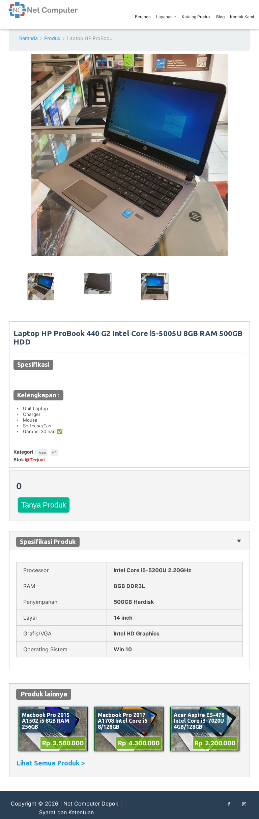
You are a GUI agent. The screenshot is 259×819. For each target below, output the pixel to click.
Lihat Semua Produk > (50, 763)
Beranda (143, 16)
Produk (52, 38)
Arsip (42, 452)
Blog (220, 16)
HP (54, 452)
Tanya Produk (43, 505)
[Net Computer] (43, 13)
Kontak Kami (242, 16)
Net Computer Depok (90, 803)
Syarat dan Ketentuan (66, 812)
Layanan (165, 16)
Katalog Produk (196, 16)
